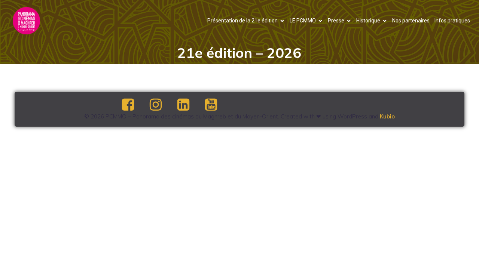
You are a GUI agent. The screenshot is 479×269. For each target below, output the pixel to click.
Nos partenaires (411, 21)
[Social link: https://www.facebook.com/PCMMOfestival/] (134, 105)
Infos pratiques (452, 21)
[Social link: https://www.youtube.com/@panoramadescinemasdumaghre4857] (217, 105)
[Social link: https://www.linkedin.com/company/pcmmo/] (190, 105)
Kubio (387, 116)
